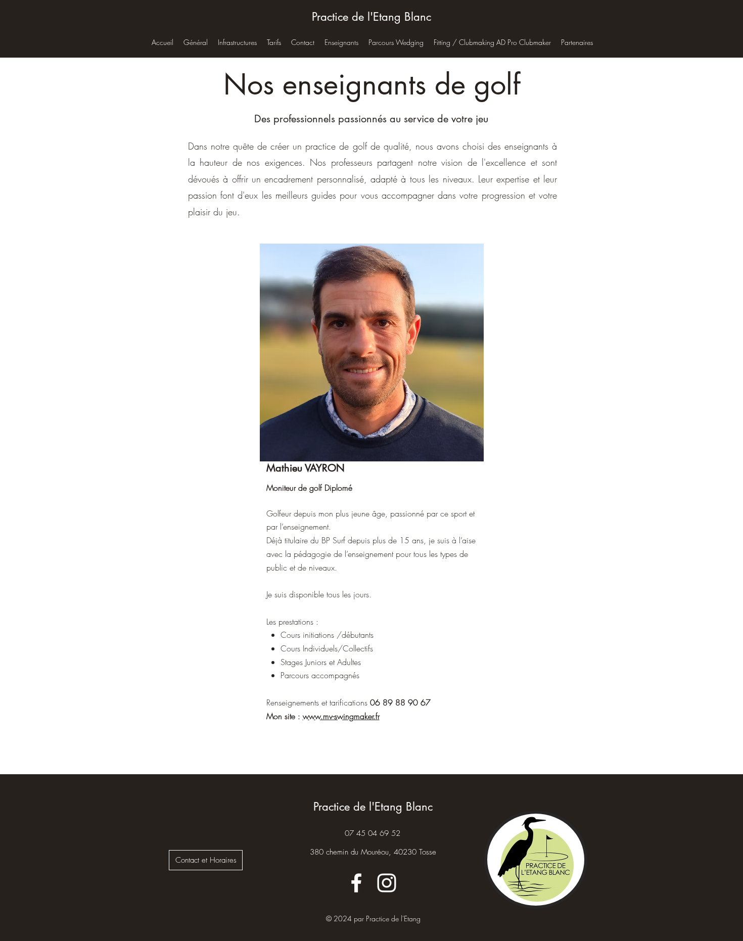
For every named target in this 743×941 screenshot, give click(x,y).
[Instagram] (386, 883)
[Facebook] (356, 883)
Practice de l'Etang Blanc (371, 17)
